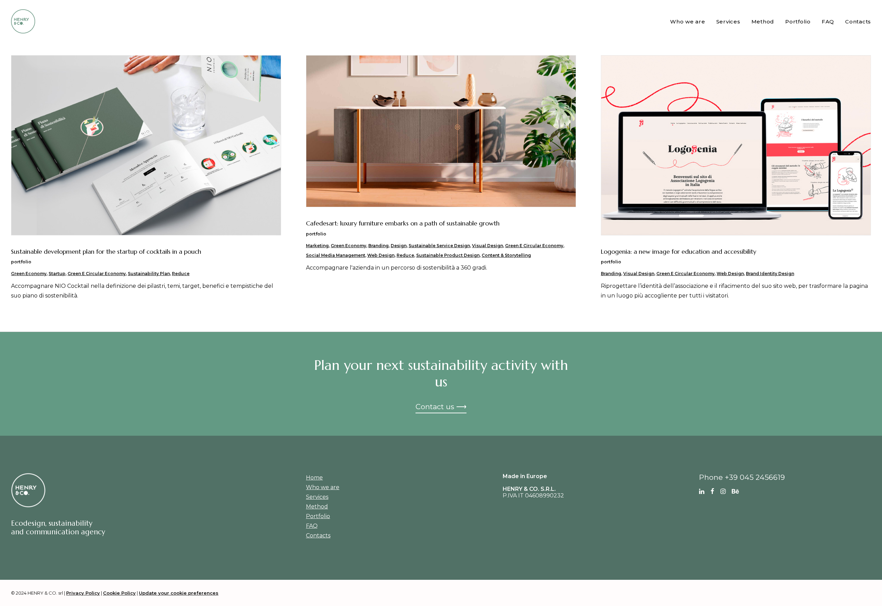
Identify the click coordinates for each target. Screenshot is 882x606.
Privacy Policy (83, 593)
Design (399, 245)
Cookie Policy (119, 593)
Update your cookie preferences (178, 593)
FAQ (828, 21)
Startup (57, 273)
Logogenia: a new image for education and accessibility (678, 251)
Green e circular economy (97, 273)
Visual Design (487, 245)
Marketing (317, 245)
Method (763, 21)
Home (314, 477)
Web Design (380, 255)
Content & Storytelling (506, 255)
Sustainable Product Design (448, 255)
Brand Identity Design (770, 273)
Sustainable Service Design (439, 245)
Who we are (687, 21)
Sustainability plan (149, 273)
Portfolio (798, 21)
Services (728, 21)
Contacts (858, 21)
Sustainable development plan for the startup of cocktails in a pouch (106, 251)
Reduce (180, 273)
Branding (378, 245)
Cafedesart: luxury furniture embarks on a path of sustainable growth (403, 223)
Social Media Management (335, 255)
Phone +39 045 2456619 (742, 477)
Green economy (29, 273)
